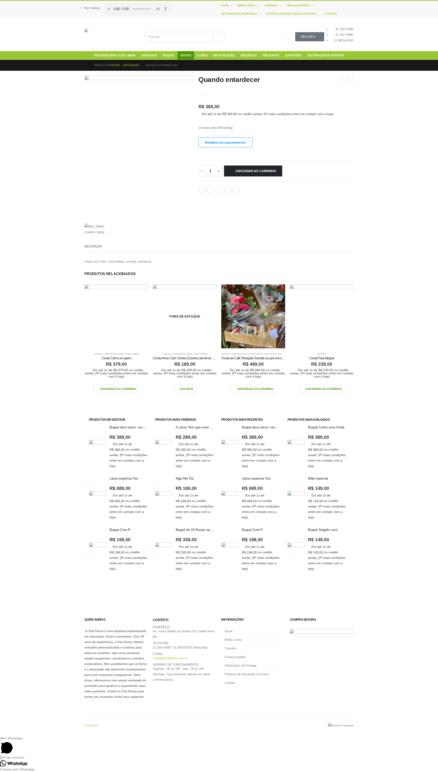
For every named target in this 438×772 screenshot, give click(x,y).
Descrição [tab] (93, 246)
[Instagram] (289, 36)
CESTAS (185, 55)
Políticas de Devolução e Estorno (291, 13)
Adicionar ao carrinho (255, 171)
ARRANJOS (149, 55)
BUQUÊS (169, 55)
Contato (331, 13)
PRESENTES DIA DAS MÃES (247, 354)
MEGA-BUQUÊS (224, 55)
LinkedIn (219, 189)
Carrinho (271, 5)
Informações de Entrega (239, 13)
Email (236, 189)
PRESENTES (271, 55)
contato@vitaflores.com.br (170, 658)
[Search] (219, 36)
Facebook (202, 189)
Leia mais (186, 389)
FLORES (202, 55)
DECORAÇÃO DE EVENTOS (326, 55)
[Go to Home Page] (86, 65)
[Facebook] (276, 36)
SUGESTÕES (293, 55)
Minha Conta (246, 5)
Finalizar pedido (298, 5)
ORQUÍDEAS (248, 55)
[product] (116, 316)
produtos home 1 (275, 354)
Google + (227, 189)
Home (225, 5)
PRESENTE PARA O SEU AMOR (115, 55)
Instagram (168, 691)
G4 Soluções (91, 725)
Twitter (210, 189)
